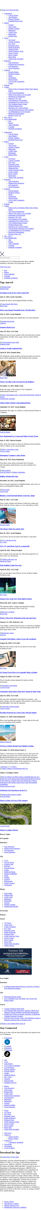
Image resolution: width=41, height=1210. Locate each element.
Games (10, 83)
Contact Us (8, 1140)
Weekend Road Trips (15, 106)
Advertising (8, 1146)
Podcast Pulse (13, 79)
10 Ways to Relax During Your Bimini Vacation (17, 746)
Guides (6, 87)
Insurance (7, 61)
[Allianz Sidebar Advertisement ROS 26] (14, 768)
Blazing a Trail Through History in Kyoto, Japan (17, 495)
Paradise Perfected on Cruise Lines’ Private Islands (18, 713)
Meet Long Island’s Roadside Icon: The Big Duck (17, 310)
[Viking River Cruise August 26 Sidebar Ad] (16, 974)
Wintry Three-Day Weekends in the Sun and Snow (18, 618)
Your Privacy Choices (11, 1203)
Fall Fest (3, 635)
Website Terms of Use (11, 1205)
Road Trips (12, 57)
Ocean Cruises (13, 53)
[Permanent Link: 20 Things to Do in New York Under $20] (5, 287)
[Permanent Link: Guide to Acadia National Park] (9, 342)
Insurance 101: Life (14, 98)
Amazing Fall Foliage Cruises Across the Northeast (18, 639)
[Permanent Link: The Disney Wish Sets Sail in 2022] (8, 523)
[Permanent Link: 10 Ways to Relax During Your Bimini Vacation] (8, 740)
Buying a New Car (14, 115)
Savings (11, 25)
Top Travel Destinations (16, 93)
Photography (8, 881)
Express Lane (8, 864)
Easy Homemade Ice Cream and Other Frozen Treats (19, 436)
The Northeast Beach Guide (17, 104)
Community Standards (15, 1142)
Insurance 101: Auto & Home (18, 108)
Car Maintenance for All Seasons (19, 112)
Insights (6, 877)
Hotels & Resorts (14, 47)
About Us (7, 1135)
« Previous (3, 767)
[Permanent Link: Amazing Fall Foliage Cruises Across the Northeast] (7, 633)
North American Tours (15, 51)
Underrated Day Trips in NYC (18, 102)
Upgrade (11, 127)
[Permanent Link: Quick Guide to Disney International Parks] (20, 397)
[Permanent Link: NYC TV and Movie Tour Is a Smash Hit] (8, 540)
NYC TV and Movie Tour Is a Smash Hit (14, 546)
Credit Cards (12, 32)
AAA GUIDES (9, 1148)
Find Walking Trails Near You (10, 565)
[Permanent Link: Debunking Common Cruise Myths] (9, 449)
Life (5, 1060)
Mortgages (11, 30)
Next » (15, 767)
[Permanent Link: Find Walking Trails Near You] (8, 559)
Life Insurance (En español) (17, 100)
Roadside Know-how (15, 21)
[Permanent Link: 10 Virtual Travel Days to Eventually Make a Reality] (8, 666)
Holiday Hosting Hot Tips (9, 476)
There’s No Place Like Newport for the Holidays (17, 382)
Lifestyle (7, 70)
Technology (12, 78)
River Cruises (12, 55)
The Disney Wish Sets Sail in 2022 (12, 529)
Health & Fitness (14, 74)
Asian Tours (4, 491)
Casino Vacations (14, 42)
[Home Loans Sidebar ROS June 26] (12, 1023)
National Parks (13, 49)
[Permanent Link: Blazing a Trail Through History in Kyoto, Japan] (4, 490)
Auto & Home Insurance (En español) (21, 110)
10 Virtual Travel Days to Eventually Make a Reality (18, 672)
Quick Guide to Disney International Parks (15, 403)
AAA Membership (10, 119)
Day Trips (11, 44)
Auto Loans (12, 27)
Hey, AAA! (8, 117)
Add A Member (13, 125)
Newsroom (8, 1144)
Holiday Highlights (18, 472)
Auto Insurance (13, 62)
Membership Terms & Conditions (15, 1207)
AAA (6, 860)
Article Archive (13, 1137)
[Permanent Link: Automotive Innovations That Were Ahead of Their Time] (8, 685)
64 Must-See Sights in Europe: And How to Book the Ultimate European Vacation (22, 1015)
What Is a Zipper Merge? (9, 830)
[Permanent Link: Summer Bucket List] (7, 321)
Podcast (6, 85)
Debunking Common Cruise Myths (12, 455)
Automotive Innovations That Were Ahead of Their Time (20, 691)
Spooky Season (9, 883)
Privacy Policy (9, 1202)
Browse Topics (13, 1139)
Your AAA (8, 1133)
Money (6, 23)
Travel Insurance (13, 68)
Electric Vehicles (13, 19)
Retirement (12, 34)
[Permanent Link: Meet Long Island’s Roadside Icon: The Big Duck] (9, 304)
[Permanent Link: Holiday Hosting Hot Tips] (5, 470)
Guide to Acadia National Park (11, 348)
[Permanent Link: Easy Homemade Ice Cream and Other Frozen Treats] (8, 430)
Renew (10, 123)
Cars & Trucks (13, 15)
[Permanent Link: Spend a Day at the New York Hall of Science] (8, 593)
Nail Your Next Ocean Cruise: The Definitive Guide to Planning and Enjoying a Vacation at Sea (22, 1019)
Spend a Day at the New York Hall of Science (16, 599)
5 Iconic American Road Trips (14, 1009)
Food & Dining (13, 72)
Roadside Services (10, 1082)
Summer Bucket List (7, 327)
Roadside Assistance (15, 129)
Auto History (12, 17)
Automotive (8, 13)
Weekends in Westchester (16, 96)
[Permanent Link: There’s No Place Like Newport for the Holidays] (8, 376)
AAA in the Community (16, 81)
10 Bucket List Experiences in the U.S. (13, 790)
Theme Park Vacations (15, 59)
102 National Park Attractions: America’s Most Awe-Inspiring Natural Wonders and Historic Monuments (21, 1011)
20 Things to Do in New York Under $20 (14, 293)
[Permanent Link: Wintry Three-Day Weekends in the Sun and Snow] (7, 612)
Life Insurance (13, 66)
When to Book (9, 945)
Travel (6, 38)
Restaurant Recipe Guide (12, 997)
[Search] (1, 251)
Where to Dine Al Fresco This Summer (14, 800)
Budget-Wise (12, 36)
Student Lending (13, 28)
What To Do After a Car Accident (19, 95)
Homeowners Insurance (16, 64)
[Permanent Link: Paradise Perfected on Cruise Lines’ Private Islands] (9, 706)
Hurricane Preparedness (16, 113)
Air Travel (11, 40)
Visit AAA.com (5, 267)
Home (10, 76)
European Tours (13, 45)
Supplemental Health (11, 906)
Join (9, 121)
